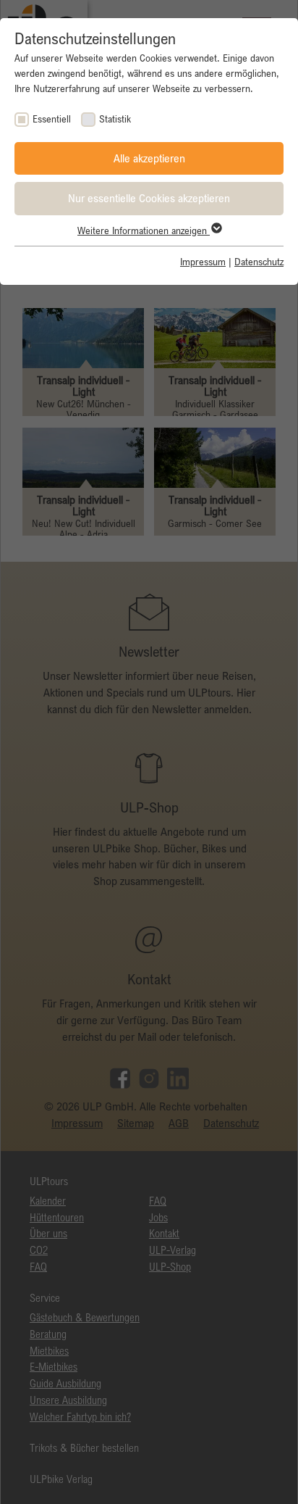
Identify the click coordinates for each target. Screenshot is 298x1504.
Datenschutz (259, 261)
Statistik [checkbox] (115, 118)
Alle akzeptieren (149, 158)
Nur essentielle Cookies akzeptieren (149, 198)
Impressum (203, 261)
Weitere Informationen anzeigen (143, 230)
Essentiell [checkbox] (52, 118)
